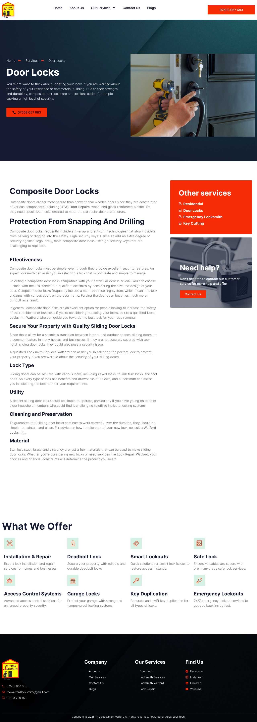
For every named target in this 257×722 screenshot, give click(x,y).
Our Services (100, 8)
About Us (76, 8)
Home (57, 8)
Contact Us (131, 8)
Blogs (151, 8)
